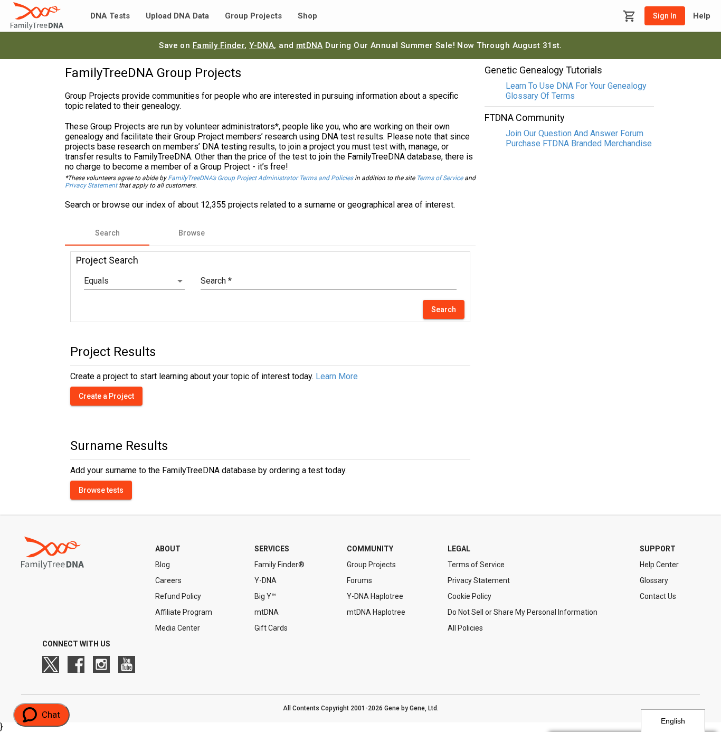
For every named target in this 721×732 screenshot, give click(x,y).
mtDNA (309, 45)
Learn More (337, 376)
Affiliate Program (183, 612)
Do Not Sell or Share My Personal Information (522, 612)
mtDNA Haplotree (376, 612)
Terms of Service (439, 178)
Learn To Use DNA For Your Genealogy (576, 86)
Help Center (659, 564)
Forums (359, 580)
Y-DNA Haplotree (375, 596)
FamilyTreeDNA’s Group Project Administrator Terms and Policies (260, 178)
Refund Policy (178, 596)
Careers (168, 580)
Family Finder (219, 45)
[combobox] (134, 281)
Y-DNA (261, 45)
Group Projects (253, 16)
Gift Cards (271, 628)
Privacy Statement (91, 185)
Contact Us (658, 596)
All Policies (465, 628)
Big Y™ (265, 596)
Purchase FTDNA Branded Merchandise (579, 143)
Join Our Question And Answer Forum (574, 133)
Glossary (654, 580)
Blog (162, 564)
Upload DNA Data (177, 16)
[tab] (107, 233)
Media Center (177, 628)
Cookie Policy (469, 596)
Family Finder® (279, 564)
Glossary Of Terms (540, 96)
